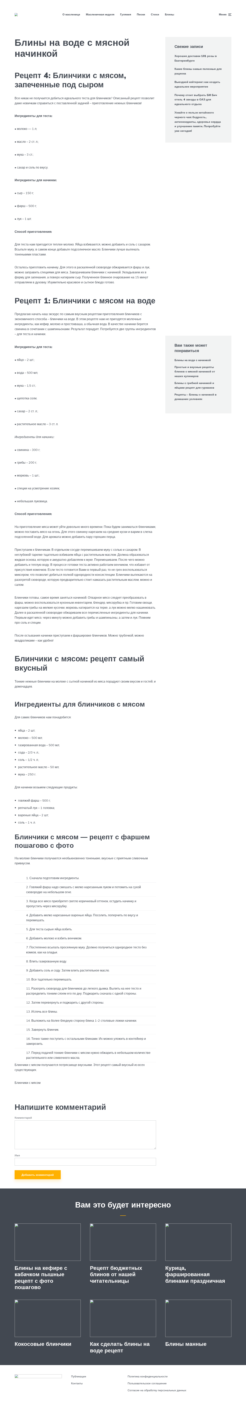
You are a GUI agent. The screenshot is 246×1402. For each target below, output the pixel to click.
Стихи (155, 14)
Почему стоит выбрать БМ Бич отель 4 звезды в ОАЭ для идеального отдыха (196, 99)
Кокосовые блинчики (43, 1344)
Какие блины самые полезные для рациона (198, 71)
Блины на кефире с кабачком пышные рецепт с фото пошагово (41, 1277)
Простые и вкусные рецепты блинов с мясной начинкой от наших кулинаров (195, 371)
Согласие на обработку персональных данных (157, 1390)
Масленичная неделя (100, 14)
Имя (17, 1155)
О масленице (71, 14)
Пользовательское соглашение (147, 1383)
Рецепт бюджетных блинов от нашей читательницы (116, 1274)
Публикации (78, 1376)
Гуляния (125, 14)
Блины (169, 14)
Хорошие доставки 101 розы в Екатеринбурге (196, 58)
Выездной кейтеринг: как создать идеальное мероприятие (197, 84)
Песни (141, 14)
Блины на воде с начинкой (193, 360)
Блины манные (186, 1344)
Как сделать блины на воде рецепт (120, 1347)
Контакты (77, 1383)
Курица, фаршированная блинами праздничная (195, 1274)
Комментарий (23, 1117)
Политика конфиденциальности (148, 1376)
